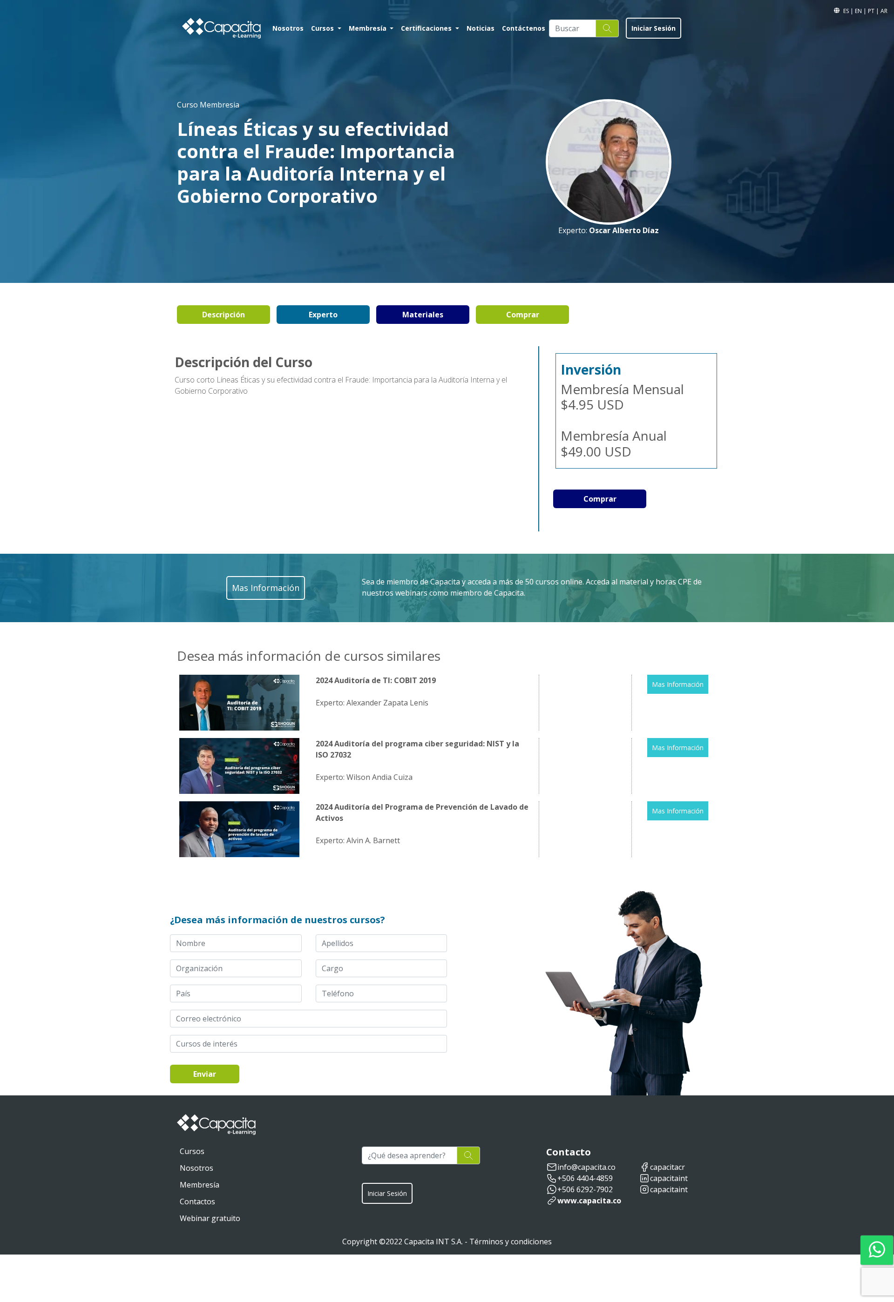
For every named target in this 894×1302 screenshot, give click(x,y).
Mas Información (678, 684)
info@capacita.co (586, 1167)
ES (846, 11)
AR (883, 11)
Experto (323, 314)
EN (859, 11)
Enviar (204, 1074)
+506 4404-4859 (585, 1178)
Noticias (480, 28)
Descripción (223, 314)
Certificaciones (427, 28)
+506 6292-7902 (585, 1189)
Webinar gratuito (210, 1218)
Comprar (522, 314)
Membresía (199, 1185)
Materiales (422, 314)
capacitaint (669, 1178)
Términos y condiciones (510, 1241)
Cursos (192, 1151)
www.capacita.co (589, 1200)
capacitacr (667, 1167)
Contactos (197, 1201)
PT (872, 11)
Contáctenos (523, 28)
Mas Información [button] (265, 587)
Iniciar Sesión (653, 28)
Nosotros (288, 28)
